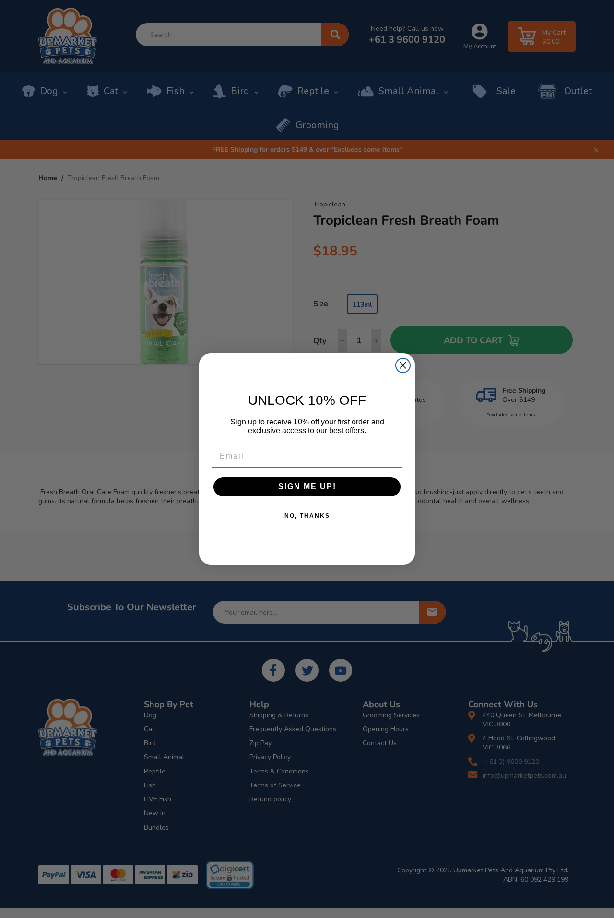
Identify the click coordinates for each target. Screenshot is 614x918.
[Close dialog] (403, 365)
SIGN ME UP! (307, 487)
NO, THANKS (307, 515)
